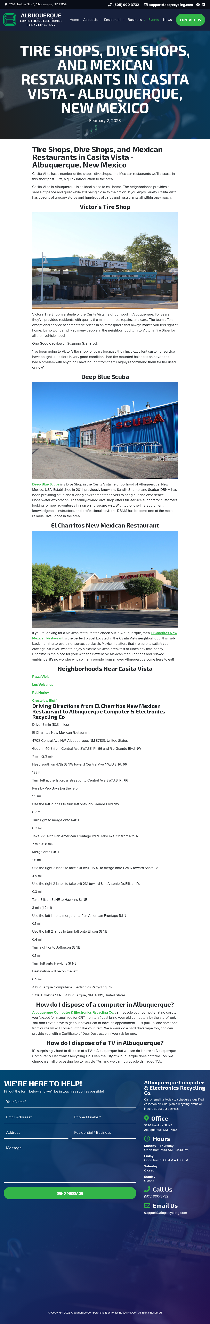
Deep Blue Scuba (45, 484)
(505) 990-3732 (125, 5)
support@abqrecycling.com (165, 1213)
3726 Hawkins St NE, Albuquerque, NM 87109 (36, 4)
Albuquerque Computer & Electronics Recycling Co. (73, 1012)
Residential (112, 20)
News (167, 20)
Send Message (70, 1193)
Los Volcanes (42, 685)
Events (153, 20)
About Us (90, 20)
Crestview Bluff (44, 700)
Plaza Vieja (40, 677)
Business (135, 20)
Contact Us (190, 20)
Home (74, 20)
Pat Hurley (40, 692)
